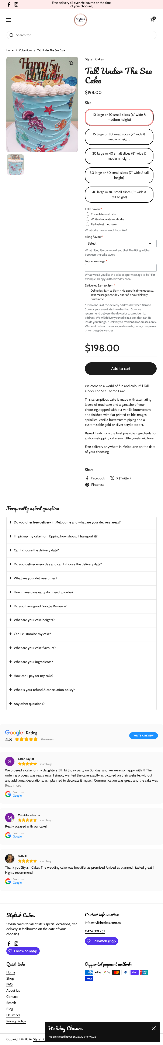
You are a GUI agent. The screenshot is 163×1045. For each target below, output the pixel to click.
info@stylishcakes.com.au (103, 923)
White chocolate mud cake (107, 219)
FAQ (9, 984)
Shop (10, 978)
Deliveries (13, 1015)
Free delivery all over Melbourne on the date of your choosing (81, 4)
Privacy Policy (16, 1021)
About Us (13, 990)
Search (11, 1003)
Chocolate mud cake (103, 214)
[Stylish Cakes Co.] (80, 19)
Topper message (96, 261)
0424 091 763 (95, 931)
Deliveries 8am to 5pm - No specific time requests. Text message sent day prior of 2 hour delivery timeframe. (122, 295)
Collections (25, 50)
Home (10, 50)
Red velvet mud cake (104, 224)
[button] (81, 523)
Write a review (143, 735)
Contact (12, 997)
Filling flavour (94, 237)
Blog (9, 1009)
